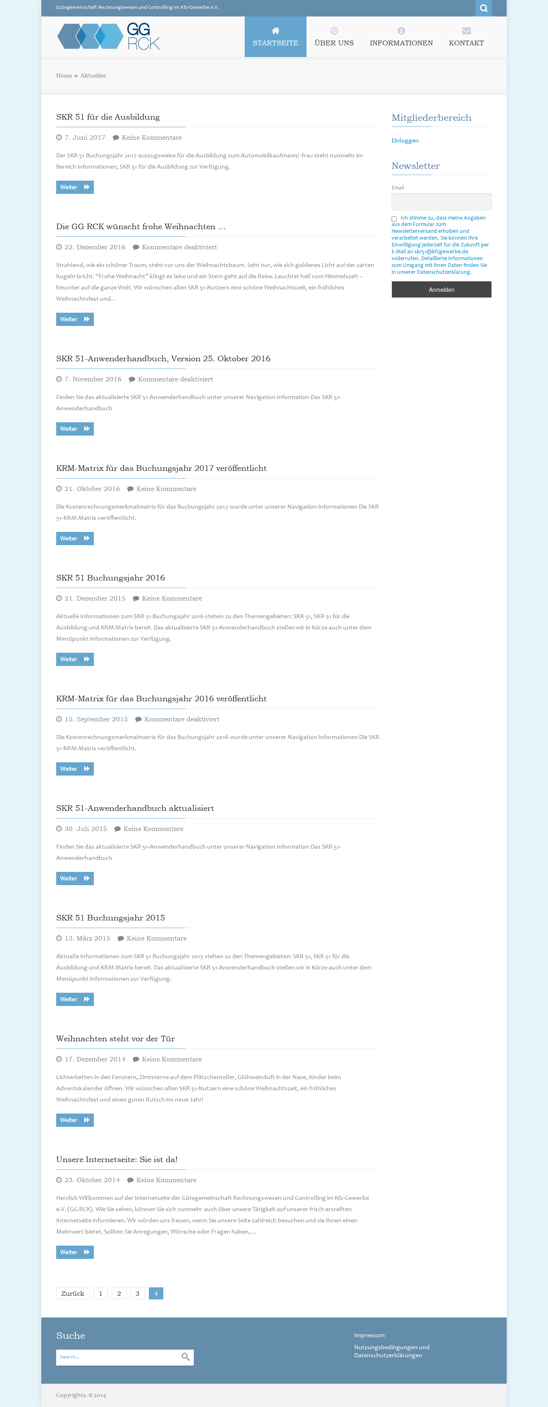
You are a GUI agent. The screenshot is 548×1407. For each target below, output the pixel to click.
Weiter (69, 188)
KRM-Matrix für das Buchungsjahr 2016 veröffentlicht (161, 698)
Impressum (369, 1335)
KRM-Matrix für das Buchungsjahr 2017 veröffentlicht (161, 468)
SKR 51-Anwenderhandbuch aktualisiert (135, 808)
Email (398, 188)
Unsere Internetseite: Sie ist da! (117, 1159)
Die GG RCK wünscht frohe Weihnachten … (141, 226)
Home (64, 75)
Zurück (72, 1293)
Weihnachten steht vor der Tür (115, 1038)
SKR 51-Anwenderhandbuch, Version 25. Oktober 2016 (163, 358)
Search (483, 8)
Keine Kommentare (152, 137)
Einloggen (405, 141)
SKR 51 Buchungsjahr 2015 (110, 917)
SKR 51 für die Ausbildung (108, 117)
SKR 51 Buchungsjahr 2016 (110, 577)
